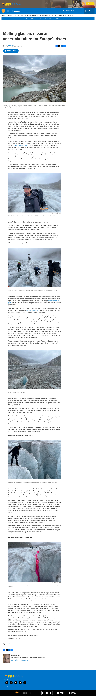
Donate (90, 4)
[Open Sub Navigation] (5, 15)
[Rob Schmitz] (6, 658)
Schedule (28, 15)
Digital (54, 15)
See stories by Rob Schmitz (19, 660)
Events (34, 15)
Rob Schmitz (11, 45)
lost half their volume (32, 310)
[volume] (8, 11)
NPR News (10, 644)
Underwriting (44, 15)
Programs (11, 15)
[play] (3, 11)
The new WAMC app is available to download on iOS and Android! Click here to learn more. (48, 19)
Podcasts (21, 15)
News (3, 15)
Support (61, 15)
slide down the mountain (22, 145)
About (69, 15)
